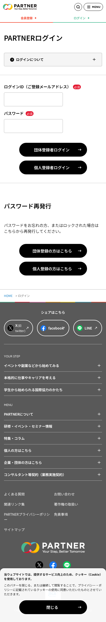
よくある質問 (14, 494)
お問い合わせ (64, 494)
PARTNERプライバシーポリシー (27, 517)
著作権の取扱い (66, 504)
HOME (8, 295)
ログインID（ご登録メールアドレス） (42, 87)
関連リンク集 (14, 504)
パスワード (18, 113)
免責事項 (61, 514)
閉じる (52, 607)
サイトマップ (14, 529)
